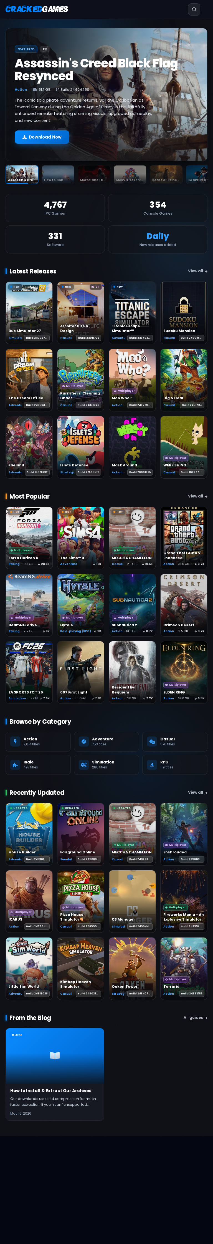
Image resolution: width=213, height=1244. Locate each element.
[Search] (187, 9)
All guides (193, 1017)
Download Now (45, 137)
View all (195, 271)
